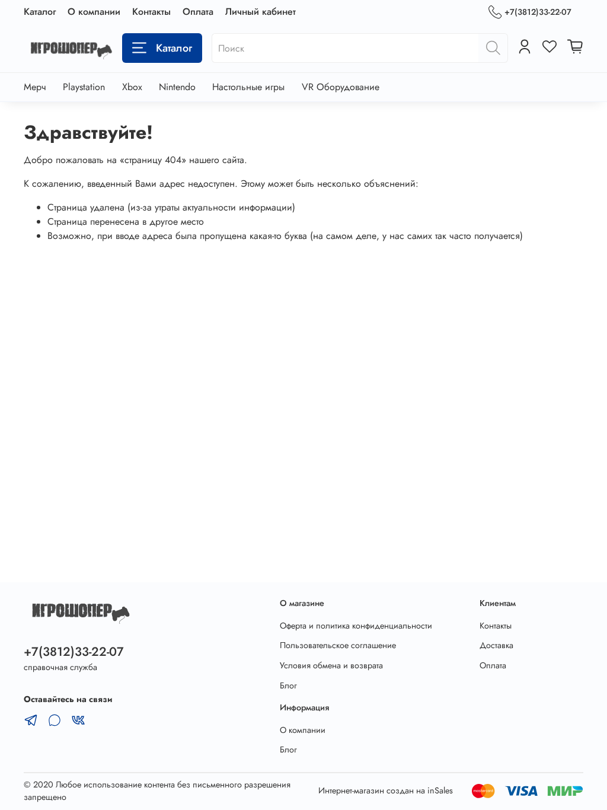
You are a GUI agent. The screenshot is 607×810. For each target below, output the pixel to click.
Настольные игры (248, 87)
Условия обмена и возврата (331, 665)
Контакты (151, 11)
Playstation (84, 87)
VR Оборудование (340, 87)
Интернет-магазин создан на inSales (385, 790)
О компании (94, 11)
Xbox (132, 87)
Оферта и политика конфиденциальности (356, 626)
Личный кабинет (260, 11)
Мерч (35, 87)
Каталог (40, 11)
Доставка (496, 645)
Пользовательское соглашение (338, 645)
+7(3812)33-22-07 (537, 12)
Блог (288, 685)
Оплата (198, 11)
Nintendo (177, 87)
